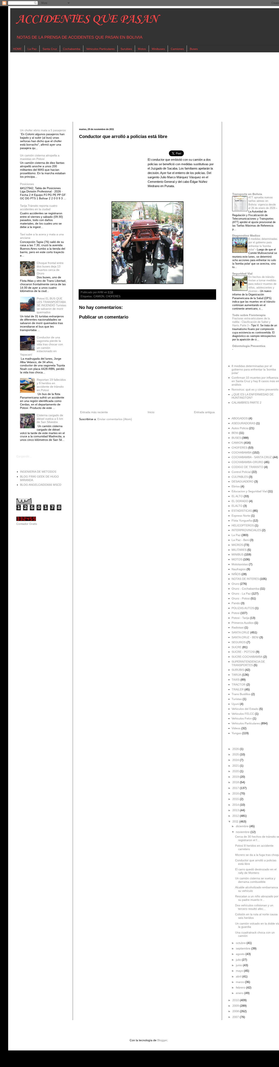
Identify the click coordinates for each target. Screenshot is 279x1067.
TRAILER (238, 689)
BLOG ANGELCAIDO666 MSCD (40, 484)
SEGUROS (239, 642)
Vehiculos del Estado (245, 708)
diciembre (242, 826)
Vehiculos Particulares (100, 48)
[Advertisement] (138, 87)
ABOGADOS (240, 418)
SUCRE (236, 647)
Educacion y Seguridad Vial (249, 491)
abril (239, 976)
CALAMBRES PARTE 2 (246, 402)
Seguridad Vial (242, 273)
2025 (236, 754)
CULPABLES (240, 476)
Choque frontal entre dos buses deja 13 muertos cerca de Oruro (50, 268)
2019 (236, 776)
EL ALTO (237, 496)
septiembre (243, 948)
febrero (241, 987)
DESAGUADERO (242, 481)
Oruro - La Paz (241, 593)
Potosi (236, 613)
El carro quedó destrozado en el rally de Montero (256, 871)
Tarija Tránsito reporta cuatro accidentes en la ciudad (38, 207)
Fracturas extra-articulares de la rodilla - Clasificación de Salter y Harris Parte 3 (251, 322)
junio (239, 965)
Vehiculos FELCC (243, 713)
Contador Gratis (26, 523)
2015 (236, 799)
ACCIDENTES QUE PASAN (87, 19)
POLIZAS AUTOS (243, 608)
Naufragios (239, 569)
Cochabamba (71, 48)
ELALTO (237, 505)
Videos (236, 728)
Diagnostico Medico (246, 235)
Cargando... (24, 456)
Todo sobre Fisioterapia (249, 315)
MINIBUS (237, 554)
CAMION (99, 296)
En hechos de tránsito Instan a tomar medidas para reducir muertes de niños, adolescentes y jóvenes (262, 284)
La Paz (32, 48)
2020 (236, 771)
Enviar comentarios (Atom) (114, 419)
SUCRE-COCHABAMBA (247, 656)
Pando (236, 603)
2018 (236, 782)
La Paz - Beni (240, 540)
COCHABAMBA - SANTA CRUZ (252, 457)
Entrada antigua (204, 412)
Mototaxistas (240, 564)
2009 (236, 1005)
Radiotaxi (238, 627)
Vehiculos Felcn (242, 718)
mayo (240, 970)
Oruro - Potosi (241, 598)
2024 (236, 760)
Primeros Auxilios (243, 622)
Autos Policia (240, 428)
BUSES (236, 437)
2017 (236, 788)
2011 (235, 821)
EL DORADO (240, 501)
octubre (241, 943)
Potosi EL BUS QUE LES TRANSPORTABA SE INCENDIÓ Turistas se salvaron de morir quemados (51, 305)
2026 (236, 749)
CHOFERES (113, 296)
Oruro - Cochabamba (245, 588)
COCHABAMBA (242, 452)
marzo (240, 982)
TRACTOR (239, 684)
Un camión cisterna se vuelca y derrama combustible (255, 880)
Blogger (162, 1040)
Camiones (177, 48)
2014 (236, 804)
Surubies (126, 48)
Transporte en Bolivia (247, 194)
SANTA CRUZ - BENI (245, 637)
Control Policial (241, 471)
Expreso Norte (241, 515)
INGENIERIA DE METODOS (38, 471)
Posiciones (27, 184)
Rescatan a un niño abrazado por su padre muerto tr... (256, 898)
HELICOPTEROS (243, 525)
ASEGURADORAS (243, 423)
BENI (235, 432)
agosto (241, 954)
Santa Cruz (49, 48)
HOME (17, 48)
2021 (236, 765)
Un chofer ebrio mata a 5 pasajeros (43, 130)
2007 (236, 1017)
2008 (236, 1011)
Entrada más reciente (94, 412)
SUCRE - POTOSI (243, 651)
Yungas (236, 733)
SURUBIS (238, 669)
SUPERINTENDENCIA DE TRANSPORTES (248, 663)
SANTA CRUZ (240, 632)
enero (240, 993)
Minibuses (158, 48)
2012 (236, 815)
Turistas (237, 699)
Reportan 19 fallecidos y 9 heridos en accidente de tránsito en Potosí (51, 385)
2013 (236, 810)
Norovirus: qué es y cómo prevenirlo (255, 389)
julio (239, 959)
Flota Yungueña (242, 520)
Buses (194, 48)
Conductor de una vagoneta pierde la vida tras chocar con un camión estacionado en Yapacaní (41, 346)
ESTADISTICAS (242, 510)
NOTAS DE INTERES (245, 578)
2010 (236, 1000)
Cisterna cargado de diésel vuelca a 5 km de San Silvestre (50, 419)
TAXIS (236, 679)
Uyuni (235, 704)
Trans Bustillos (241, 694)
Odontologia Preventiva (248, 346)
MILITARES (239, 549)
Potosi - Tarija (240, 617)
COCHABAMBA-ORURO (247, 462)
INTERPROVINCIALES (246, 530)
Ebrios (236, 486)
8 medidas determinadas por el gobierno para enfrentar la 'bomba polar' (254, 369)
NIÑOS (236, 574)
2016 (236, 793)
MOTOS (237, 559)
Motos (142, 48)
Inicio (151, 412)
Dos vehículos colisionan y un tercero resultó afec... (254, 907)
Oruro (235, 583)
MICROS (237, 544)
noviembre (243, 832)
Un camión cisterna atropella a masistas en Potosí (39, 157)
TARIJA (236, 674)
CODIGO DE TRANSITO (247, 467)
